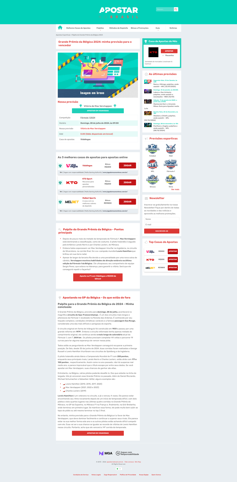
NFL (152, 171)
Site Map (138, 462)
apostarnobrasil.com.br (115, 462)
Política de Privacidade (128, 475)
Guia (158, 28)
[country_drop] (120, 468)
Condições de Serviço (81, 475)
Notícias (173, 28)
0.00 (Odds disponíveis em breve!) (96, 134)
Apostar (169, 51)
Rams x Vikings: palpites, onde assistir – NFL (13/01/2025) (166, 85)
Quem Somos (156, 475)
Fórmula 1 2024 (87, 117)
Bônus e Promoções (139, 28)
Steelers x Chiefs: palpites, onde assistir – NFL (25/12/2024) (160, 118)
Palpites (100, 28)
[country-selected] (117, 469)
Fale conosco (129, 462)
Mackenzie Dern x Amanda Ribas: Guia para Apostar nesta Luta (161, 106)
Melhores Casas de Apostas (78, 28)
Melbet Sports (89, 198)
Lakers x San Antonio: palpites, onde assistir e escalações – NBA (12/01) (163, 94)
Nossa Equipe (143, 475)
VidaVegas (87, 165)
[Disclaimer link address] (127, 453)
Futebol (152, 156)
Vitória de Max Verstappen (93, 128)
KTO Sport (87, 179)
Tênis (171, 187)
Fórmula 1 (171, 171)
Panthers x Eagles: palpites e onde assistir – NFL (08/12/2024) (165, 128)
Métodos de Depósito (118, 28)
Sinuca (153, 187)
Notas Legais (96, 475)
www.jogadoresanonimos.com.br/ (115, 172)
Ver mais (175, 189)
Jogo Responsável (110, 475)
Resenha (169, 55)
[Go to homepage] (60, 28)
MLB (171, 156)
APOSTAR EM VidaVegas (98, 111)
